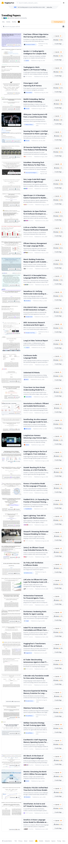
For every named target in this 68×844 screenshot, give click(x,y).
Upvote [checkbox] (58, 36)
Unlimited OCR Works (31, 372)
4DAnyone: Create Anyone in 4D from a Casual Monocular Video (35, 115)
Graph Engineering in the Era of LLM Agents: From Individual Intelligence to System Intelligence (35, 452)
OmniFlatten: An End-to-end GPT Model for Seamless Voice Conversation (34, 805)
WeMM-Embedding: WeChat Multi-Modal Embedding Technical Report (34, 100)
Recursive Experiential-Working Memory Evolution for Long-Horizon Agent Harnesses (35, 692)
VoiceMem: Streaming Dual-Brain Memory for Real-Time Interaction (34, 163)
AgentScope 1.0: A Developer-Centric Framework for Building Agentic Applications (35, 196)
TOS (16, 841)
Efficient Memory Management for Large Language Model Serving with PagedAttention (35, 244)
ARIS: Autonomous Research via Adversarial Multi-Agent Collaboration (34, 323)
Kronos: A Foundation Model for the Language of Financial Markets (34, 484)
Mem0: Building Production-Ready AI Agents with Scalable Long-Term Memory (34, 260)
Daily (3, 22)
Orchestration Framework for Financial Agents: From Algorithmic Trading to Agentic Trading (35, 596)
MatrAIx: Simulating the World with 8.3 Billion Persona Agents (35, 772)
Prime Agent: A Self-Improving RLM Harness (32, 84)
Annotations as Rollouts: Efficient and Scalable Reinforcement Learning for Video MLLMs (36, 404)
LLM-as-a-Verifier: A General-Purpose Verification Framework (35, 228)
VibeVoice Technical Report (33, 708)
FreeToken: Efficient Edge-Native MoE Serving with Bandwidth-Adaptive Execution (35, 35)
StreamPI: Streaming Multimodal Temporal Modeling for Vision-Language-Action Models (35, 532)
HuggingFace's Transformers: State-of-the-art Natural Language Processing (34, 644)
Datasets (47, 841)
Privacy (20, 841)
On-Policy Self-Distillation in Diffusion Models (33, 564)
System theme (8, 841)
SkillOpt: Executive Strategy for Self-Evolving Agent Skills (34, 724)
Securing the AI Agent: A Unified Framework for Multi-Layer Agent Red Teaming (36, 132)
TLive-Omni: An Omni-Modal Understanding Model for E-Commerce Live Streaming (34, 388)
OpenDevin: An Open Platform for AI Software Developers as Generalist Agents (34, 212)
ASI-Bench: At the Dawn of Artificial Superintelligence (33, 757)
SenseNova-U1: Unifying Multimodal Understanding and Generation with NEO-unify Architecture (35, 292)
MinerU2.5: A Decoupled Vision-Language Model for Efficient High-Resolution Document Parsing (35, 276)
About (25, 841)
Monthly (14, 22)
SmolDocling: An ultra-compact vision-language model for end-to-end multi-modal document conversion (35, 420)
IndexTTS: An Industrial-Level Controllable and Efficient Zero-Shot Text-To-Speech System (35, 628)
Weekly (8, 22)
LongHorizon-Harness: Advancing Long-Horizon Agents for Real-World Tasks (35, 436)
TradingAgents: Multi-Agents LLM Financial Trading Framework (34, 68)
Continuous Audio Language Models (30, 356)
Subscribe (49, 7)
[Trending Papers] (19, 22)
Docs (64, 841)
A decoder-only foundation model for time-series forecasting (36, 676)
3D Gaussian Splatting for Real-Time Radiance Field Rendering (35, 148)
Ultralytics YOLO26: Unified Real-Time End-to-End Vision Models (35, 788)
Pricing (59, 841)
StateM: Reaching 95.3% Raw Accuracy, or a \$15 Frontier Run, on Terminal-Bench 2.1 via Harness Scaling (35, 468)
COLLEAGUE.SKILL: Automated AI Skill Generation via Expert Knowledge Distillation (35, 308)
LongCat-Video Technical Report (35, 340)
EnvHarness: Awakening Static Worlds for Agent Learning (34, 612)
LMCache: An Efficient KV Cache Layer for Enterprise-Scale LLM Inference (35, 580)
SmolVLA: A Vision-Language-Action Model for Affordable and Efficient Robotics (35, 821)
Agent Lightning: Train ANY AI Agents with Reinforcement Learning (34, 516)
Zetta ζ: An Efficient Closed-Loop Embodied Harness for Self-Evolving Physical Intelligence (36, 548)
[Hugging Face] (36, 841)
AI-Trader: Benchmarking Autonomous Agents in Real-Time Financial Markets (36, 660)
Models (41, 841)
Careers (31, 841)
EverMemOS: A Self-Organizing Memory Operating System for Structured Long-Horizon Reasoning (35, 741)
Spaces (53, 841)
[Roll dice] (63, 26)
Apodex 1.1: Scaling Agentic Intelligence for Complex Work (34, 52)
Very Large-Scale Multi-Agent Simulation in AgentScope (34, 180)
